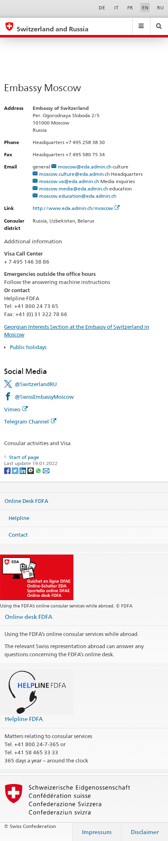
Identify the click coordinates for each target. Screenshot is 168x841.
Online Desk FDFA (26, 501)
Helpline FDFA (24, 718)
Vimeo (12, 409)
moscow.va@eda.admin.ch (69, 181)
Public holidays (28, 347)
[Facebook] (8, 470)
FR (130, 7)
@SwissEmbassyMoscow (44, 396)
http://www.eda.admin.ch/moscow (73, 208)
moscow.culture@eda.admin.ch (74, 174)
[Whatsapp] (39, 470)
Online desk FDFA (28, 616)
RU (160, 7)
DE (102, 7)
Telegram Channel (26, 421)
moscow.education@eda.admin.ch (77, 196)
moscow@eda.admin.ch (84, 166)
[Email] (46, 470)
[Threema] (31, 470)
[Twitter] (16, 470)
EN (145, 7)
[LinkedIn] (23, 470)
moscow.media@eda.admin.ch (73, 188)
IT (116, 7)
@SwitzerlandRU (36, 384)
